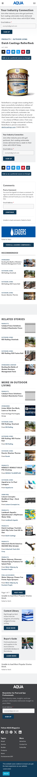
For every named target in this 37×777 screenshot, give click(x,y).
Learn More (11, 656)
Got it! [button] (6, 773)
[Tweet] (18, 52)
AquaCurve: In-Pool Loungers (9, 483)
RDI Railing (9, 427)
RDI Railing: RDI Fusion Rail (11, 284)
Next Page (18, 592)
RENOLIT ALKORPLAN (13, 473)
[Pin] (23, 52)
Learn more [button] (7, 769)
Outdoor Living (20, 39)
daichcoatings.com (9, 127)
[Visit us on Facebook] (2, 732)
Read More (10, 628)
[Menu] (3, 3)
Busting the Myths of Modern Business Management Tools (11, 263)
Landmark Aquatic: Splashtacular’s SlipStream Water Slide (12, 514)
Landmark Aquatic (11, 520)
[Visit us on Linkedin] (20, 732)
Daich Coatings (10, 536)
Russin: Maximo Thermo (10, 295)
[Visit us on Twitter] (15, 732)
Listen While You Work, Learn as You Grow (11, 409)
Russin (7, 456)
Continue (10, 212)
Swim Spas (5, 494)
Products (6, 39)
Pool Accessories (8, 575)
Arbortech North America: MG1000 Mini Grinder (12, 545)
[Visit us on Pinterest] (11, 732)
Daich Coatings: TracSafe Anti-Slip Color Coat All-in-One (12, 530)
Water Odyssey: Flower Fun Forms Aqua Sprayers (12, 578)
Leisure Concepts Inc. (12, 504)
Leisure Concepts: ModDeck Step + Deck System (10, 499)
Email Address (6, 22)
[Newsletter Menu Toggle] (34, 3)
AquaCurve (9, 487)
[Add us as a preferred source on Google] (28, 52)
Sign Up (7, 32)
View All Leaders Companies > (18, 245)
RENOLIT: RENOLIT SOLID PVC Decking (12, 469)
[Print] (3, 52)
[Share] (8, 52)
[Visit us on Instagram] (6, 732)
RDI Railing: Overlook (9, 273)
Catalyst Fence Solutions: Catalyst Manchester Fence (12, 327)
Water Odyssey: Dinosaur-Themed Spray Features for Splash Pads (12, 561)
